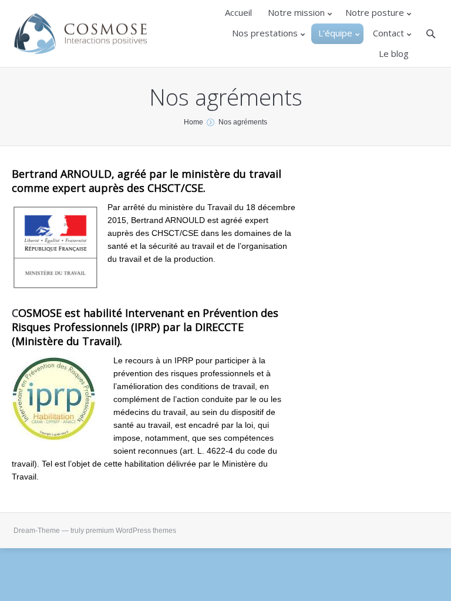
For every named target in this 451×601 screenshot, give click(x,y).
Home (193, 122)
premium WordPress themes (131, 530)
